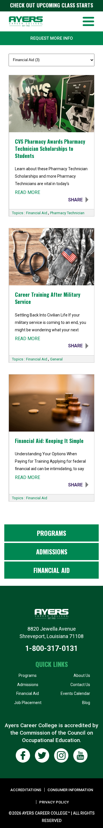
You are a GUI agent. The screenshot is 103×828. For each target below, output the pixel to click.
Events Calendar (75, 693)
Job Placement (27, 702)
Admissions (51, 551)
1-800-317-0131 (51, 648)
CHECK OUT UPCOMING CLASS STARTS (51, 5)
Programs (51, 533)
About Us (82, 675)
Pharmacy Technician (67, 213)
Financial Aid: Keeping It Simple (49, 440)
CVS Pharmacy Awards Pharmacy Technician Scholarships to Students (50, 148)
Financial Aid (37, 213)
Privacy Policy (54, 802)
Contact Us (80, 684)
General (56, 359)
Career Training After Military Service (47, 298)
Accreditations (25, 790)
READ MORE (27, 192)
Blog (86, 702)
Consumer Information (70, 790)
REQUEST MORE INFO (51, 38)
